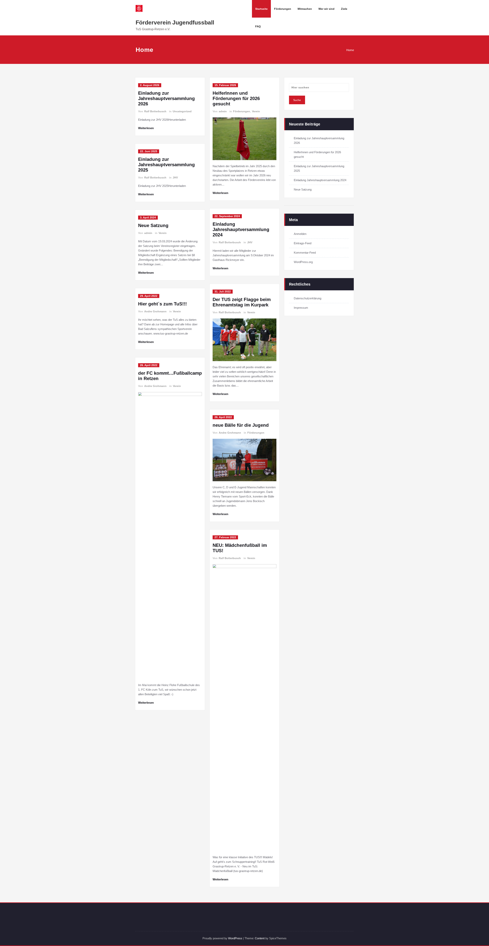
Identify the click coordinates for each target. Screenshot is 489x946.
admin (148, 232)
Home (350, 50)
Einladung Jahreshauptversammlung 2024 (241, 229)
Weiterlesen (146, 128)
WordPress (235, 938)
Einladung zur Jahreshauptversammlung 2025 (166, 165)
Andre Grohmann (155, 311)
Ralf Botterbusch (155, 111)
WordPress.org (303, 262)
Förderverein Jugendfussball (175, 22)
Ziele (344, 8)
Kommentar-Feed (305, 252)
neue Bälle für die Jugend (241, 425)
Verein (163, 232)
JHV (175, 177)
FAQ (258, 26)
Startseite (261, 8)
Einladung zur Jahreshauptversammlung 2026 (166, 98)
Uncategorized (182, 111)
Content (260, 938)
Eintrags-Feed (302, 243)
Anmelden (300, 233)
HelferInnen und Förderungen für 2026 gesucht (236, 98)
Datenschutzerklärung (307, 298)
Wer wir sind (326, 8)
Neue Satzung (153, 225)
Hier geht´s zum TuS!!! (162, 303)
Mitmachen (305, 8)
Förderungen (282, 8)
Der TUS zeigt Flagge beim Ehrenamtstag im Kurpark (242, 302)
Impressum (301, 307)
